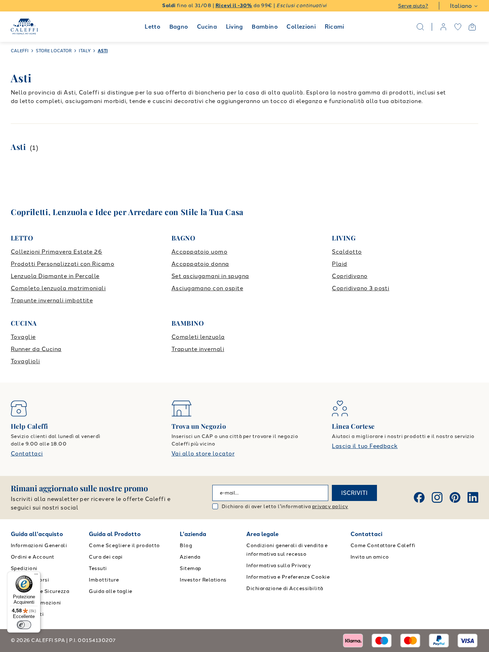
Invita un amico (369, 557)
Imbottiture (104, 580)
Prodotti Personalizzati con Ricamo (62, 264)
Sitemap (190, 568)
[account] (443, 27)
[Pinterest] (455, 497)
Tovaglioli (25, 361)
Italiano (461, 6)
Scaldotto (347, 251)
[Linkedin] (473, 497)
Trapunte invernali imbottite (52, 300)
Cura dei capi (105, 557)
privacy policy (330, 506)
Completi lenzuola (198, 337)
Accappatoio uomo (199, 251)
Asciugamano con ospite (207, 288)
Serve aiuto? (413, 6)
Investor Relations (203, 580)
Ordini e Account (32, 557)
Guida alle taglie (110, 591)
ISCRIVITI (354, 493)
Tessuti (98, 568)
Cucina (207, 26)
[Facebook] (419, 497)
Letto (152, 26)
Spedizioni (24, 568)
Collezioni (301, 26)
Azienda (190, 557)
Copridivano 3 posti (360, 288)
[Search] (420, 27)
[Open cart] (472, 27)
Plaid (339, 264)
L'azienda (193, 534)
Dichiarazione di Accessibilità (284, 588)
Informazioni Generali (39, 545)
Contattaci (27, 453)
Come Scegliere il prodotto (124, 545)
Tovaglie (23, 337)
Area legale (262, 534)
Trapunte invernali (197, 349)
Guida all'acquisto (37, 534)
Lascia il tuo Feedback (365, 446)
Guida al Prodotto (115, 534)
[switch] (24, 625)
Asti (18, 146)
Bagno (178, 26)
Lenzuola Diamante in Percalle (55, 276)
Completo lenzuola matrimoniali (58, 288)
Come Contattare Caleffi (383, 545)
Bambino (265, 26)
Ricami (334, 26)
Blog (186, 545)
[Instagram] (437, 497)
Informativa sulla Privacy (278, 566)
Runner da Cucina (36, 349)
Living (234, 26)
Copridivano (349, 276)
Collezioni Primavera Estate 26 (56, 251)
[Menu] (36, 575)
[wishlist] (458, 27)
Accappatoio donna (200, 264)
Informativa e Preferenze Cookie (288, 577)
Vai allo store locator (203, 453)
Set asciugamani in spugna (210, 276)
